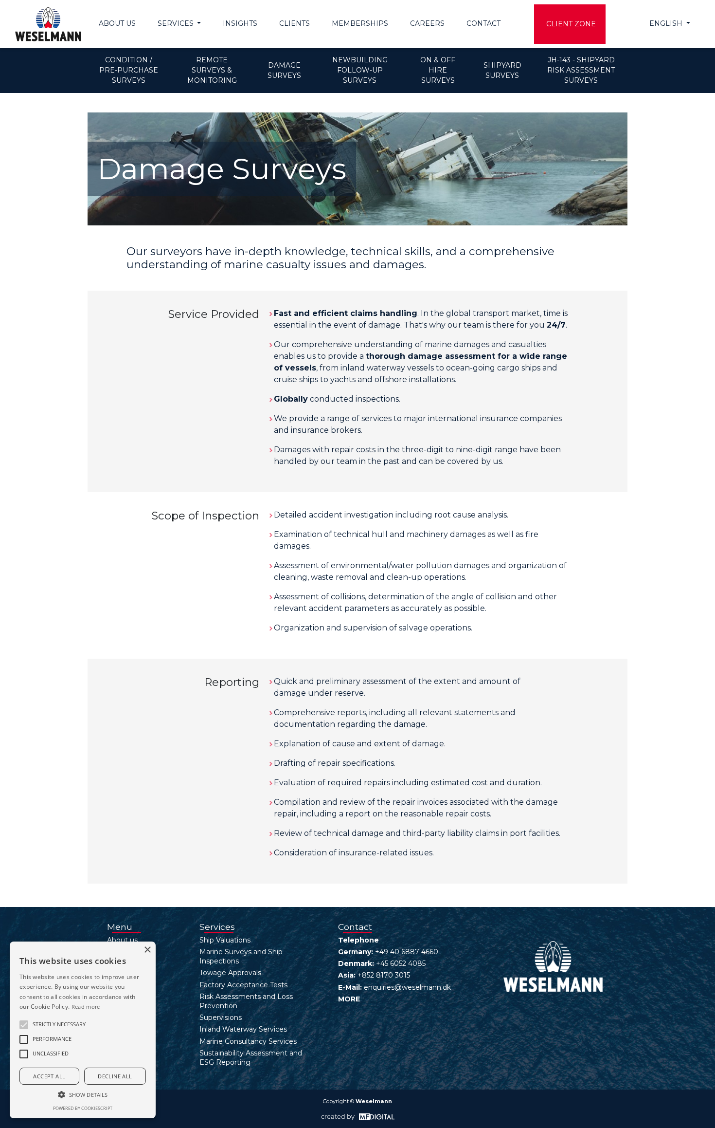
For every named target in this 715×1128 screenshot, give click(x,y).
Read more (86, 1006)
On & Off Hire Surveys (438, 70)
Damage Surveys (285, 70)
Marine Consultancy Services (248, 1041)
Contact (483, 23)
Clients (294, 23)
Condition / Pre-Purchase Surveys (129, 70)
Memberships (360, 23)
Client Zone (571, 23)
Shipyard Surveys (503, 70)
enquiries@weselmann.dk (407, 987)
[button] (24, 1025)
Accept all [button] (49, 1076)
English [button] (666, 23)
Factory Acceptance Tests (243, 984)
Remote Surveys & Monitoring (212, 70)
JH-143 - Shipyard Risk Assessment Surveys (582, 70)
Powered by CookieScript (82, 1108)
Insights (240, 23)
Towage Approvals (230, 972)
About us (117, 23)
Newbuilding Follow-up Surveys (361, 70)
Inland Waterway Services (243, 1029)
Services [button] (177, 23)
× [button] (147, 950)
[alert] (83, 1030)
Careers (427, 23)
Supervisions (220, 1017)
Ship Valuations (224, 940)
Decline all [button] (115, 1076)
